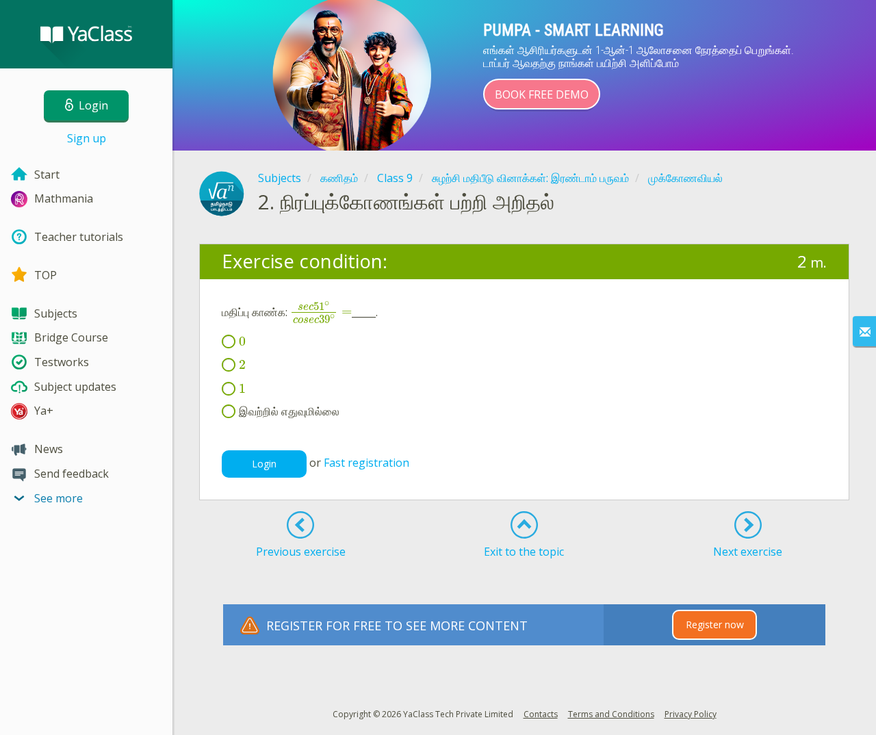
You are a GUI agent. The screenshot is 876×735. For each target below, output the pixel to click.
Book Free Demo (542, 94)
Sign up (86, 138)
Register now (715, 624)
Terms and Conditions (611, 714)
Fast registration (366, 463)
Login (264, 463)
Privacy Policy (691, 714)
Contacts (541, 714)
